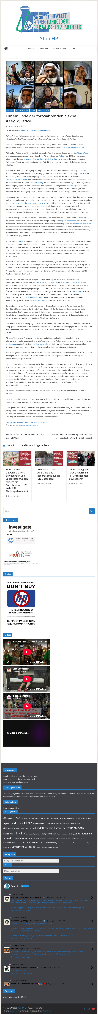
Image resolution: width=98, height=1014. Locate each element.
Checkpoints (70, 823)
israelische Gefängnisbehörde (49, 839)
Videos (73, 48)
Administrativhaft (45, 818)
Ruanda (64, 282)
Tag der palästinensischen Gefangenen (67, 843)
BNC (57, 823)
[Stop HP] (6, 48)
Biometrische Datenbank (44, 823)
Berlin (28, 823)
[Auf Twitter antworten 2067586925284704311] (12, 938)
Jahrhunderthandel (69, 221)
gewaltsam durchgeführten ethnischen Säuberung (43, 159)
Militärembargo (16, 843)
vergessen (84, 170)
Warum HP (45, 48)
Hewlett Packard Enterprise (50, 828)
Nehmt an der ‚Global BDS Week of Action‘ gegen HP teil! (25, 436)
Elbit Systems (77, 291)
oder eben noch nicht (39, 344)
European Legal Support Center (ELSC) (27, 897)
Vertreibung (38, 182)
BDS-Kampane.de (31, 425)
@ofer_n (49, 984)
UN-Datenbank (12, 344)
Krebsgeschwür (39, 300)
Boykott (62, 824)
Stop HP (49, 38)
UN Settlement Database (21, 846)
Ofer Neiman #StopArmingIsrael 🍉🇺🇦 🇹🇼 (28, 984)
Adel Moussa (35, 818)
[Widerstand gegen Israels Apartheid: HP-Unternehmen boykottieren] (81, 452)
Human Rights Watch (34, 834)
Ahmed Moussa (80, 818)
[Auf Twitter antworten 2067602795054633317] (12, 910)
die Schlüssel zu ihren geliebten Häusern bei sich (30, 203)
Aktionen (10, 110)
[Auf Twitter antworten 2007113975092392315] (12, 973)
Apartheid (9, 823)
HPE (24, 833)
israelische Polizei (64, 839)
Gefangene (8, 828)
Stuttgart (50, 842)
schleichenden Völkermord (16, 179)
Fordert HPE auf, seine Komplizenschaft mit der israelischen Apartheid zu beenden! (72, 436)
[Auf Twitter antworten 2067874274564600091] (12, 957)
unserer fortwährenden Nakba (73, 147)
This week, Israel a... (18, 970)
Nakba (33, 110)
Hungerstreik (47, 833)
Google (22, 828)
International (60, 48)
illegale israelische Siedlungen (66, 834)
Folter (78, 824)
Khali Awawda (75, 839)
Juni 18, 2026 (61, 897)
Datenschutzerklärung (11, 808)
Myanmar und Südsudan (48, 282)
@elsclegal (50, 897)
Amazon (88, 818)
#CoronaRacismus (84, 153)
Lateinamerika (76, 282)
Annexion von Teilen (83, 224)
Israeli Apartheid (32, 838)
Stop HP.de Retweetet (19, 894)
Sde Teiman (42, 843)
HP (18, 833)
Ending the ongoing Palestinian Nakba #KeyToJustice (26, 422)
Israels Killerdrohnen (36, 297)
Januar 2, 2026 (56, 967)
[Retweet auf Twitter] (10, 894)
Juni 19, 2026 (36, 949)
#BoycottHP (10, 818)
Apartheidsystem (73, 185)
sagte (21, 241)
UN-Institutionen (43, 110)
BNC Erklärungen (22, 110)
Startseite (31, 48)
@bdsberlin (25, 949)
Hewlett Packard (29, 828)
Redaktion (22, 126)
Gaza (83, 823)
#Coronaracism (24, 818)
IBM (55, 834)
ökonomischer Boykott (50, 847)
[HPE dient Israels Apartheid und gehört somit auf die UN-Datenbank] (49, 452)
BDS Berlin (15, 949)
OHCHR (25, 842)
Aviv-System (20, 824)
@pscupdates (44, 967)
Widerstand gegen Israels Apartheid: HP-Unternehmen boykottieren (79, 474)
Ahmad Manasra (70, 818)
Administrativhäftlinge (58, 818)
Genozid (16, 828)
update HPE (39, 847)
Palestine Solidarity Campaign (23, 967)
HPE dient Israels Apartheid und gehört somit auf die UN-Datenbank (48, 474)
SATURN (33, 842)
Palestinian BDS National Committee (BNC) (34, 130)
